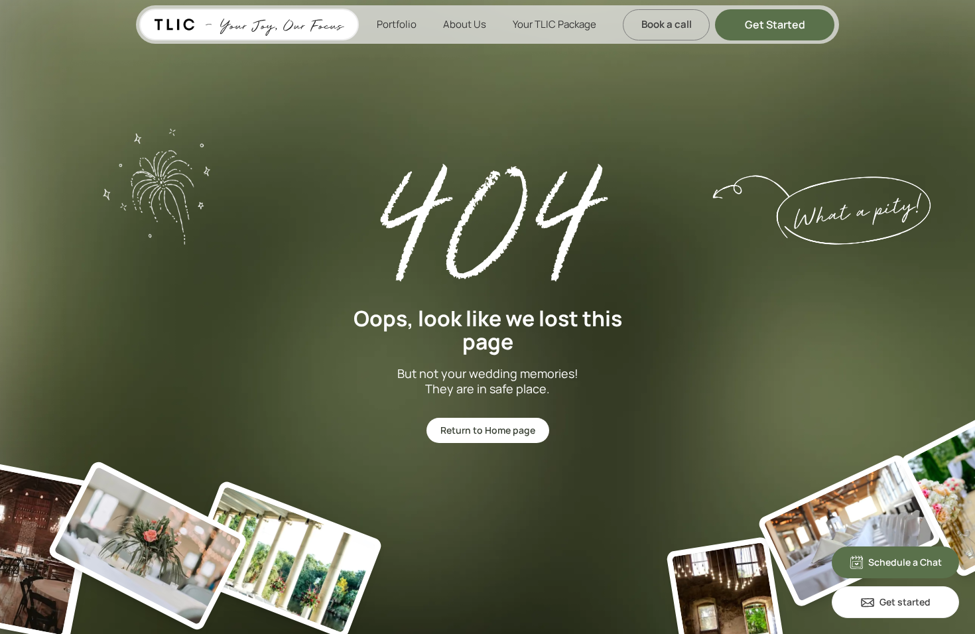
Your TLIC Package (554, 24)
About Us (464, 24)
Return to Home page (487, 430)
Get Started (775, 24)
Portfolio (397, 24)
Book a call (666, 24)
